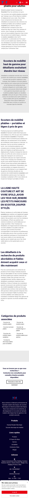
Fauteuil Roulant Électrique (14, 425)
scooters (4, 25)
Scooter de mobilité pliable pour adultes (22, 335)
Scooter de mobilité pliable (7, 323)
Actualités (14, 444)
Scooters (4, 12)
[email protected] (14, 474)
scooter (5, 95)
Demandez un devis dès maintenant (14, 382)
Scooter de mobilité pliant (20, 323)
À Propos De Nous (14, 439)
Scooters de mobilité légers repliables (7, 335)
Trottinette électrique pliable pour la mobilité (8, 341)
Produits (14, 437)
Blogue (15, 449)
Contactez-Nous (14, 447)
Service (14, 442)
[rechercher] (16, 2)
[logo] (4, 2)
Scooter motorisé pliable (8, 328)
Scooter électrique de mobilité (14, 427)
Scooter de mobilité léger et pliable (21, 328)
